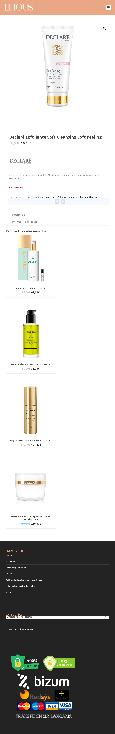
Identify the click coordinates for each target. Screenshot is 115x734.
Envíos (9, 573)
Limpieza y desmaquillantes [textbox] (56, 617)
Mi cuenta (10, 561)
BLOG (8, 592)
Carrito (9, 555)
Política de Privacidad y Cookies (21, 586)
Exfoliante (60, 197)
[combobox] (57, 618)
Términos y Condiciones (17, 567)
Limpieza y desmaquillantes (82, 197)
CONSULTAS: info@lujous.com (20, 629)
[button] (104, 28)
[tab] (57, 214)
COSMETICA (48, 197)
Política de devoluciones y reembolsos (24, 580)
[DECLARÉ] (20, 161)
